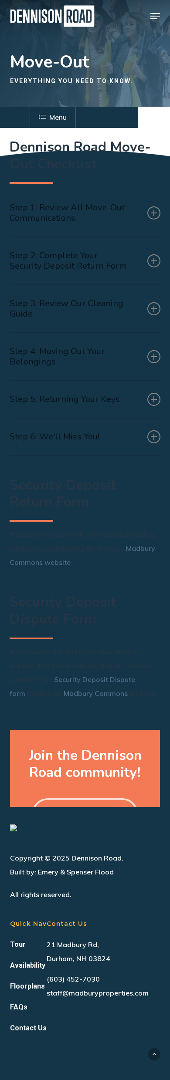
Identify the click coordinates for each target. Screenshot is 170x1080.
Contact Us (28, 1028)
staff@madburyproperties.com (98, 993)
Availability (27, 965)
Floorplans (27, 986)
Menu (58, 117)
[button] (155, 16)
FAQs (18, 1007)
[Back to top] (154, 1054)
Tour (18, 944)
